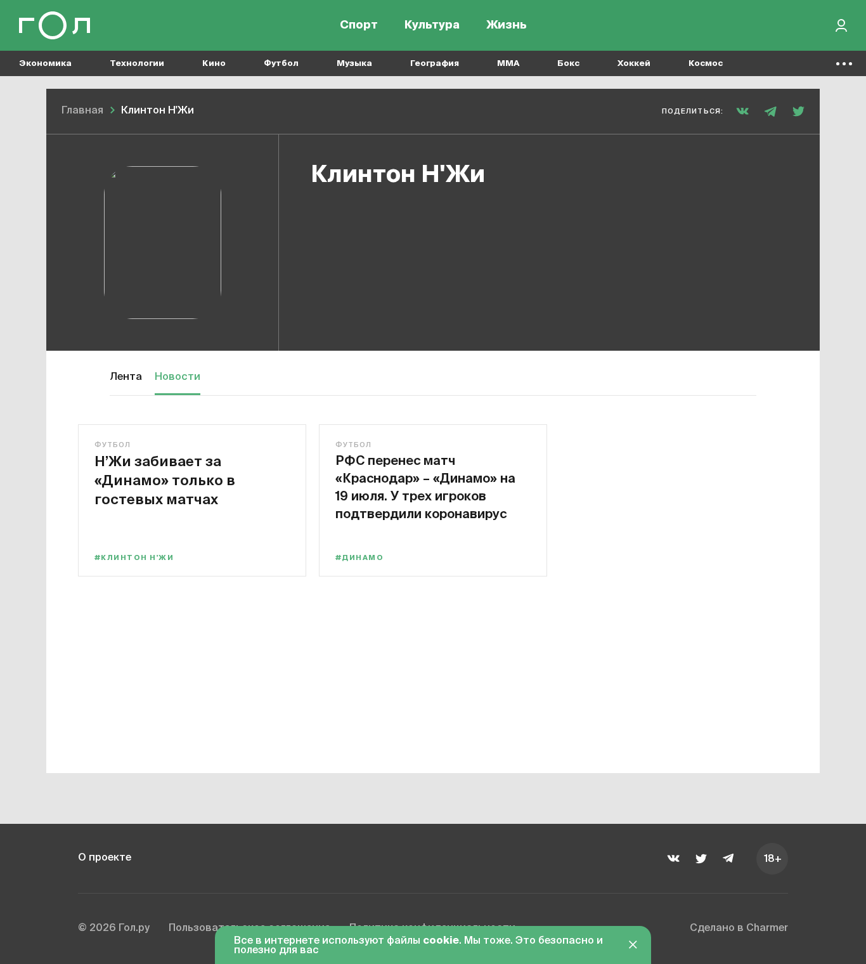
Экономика (45, 64)
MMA (508, 64)
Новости (177, 377)
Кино (214, 64)
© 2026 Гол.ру (114, 928)
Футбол (281, 64)
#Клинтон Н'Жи (134, 557)
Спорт (359, 25)
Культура (432, 25)
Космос (705, 64)
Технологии (137, 64)
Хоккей (633, 64)
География (434, 64)
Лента (126, 377)
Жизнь (506, 25)
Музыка (354, 64)
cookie (441, 941)
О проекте (104, 858)
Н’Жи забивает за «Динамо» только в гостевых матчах (164, 480)
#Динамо (359, 557)
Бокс (568, 64)
